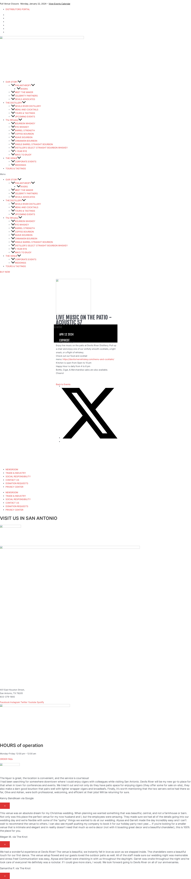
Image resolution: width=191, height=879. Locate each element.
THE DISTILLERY (14, 102)
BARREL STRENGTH (25, 130)
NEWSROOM (12, 469)
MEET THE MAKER (24, 92)
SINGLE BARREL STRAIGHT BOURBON (34, 144)
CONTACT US (12, 480)
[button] (95, 174)
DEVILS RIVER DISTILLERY (28, 106)
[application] (19, 82)
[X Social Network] (89, 437)
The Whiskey (12, 120)
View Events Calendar (59, 3)
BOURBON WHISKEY (25, 123)
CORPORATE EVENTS (25, 161)
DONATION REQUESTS (17, 483)
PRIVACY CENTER (14, 487)
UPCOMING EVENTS (25, 116)
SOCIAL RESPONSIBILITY (18, 476)
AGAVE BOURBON (23, 137)
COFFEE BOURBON (24, 133)
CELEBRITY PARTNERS (26, 95)
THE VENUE (11, 158)
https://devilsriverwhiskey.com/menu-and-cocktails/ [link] (88, 359)
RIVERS (24, 89)
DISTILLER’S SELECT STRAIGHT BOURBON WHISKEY (41, 147)
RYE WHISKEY (22, 127)
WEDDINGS (20, 165)
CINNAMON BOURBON (26, 140)
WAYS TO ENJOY (23, 154)
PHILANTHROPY (23, 85)
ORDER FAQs (6, 759)
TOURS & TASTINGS (25, 113)
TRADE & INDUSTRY (16, 473)
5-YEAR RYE (21, 151)
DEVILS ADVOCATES (25, 99)
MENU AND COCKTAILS (26, 109)
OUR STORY (12, 82)
